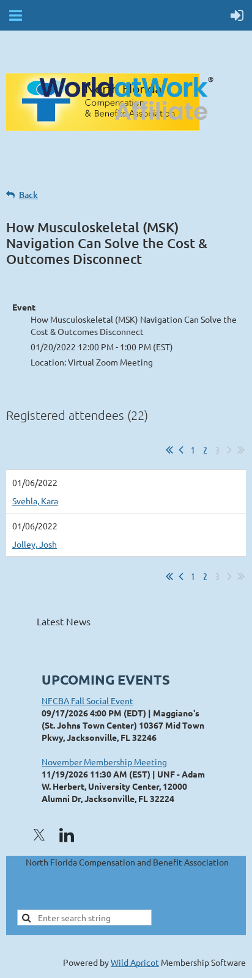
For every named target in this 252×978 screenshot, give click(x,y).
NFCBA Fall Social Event (87, 700)
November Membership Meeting (104, 761)
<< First (169, 450)
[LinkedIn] (66, 835)
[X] (39, 835)
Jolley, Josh (34, 544)
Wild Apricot (135, 962)
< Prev (181, 450)
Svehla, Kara (35, 500)
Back (28, 194)
